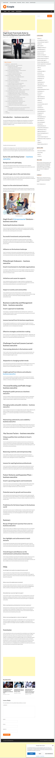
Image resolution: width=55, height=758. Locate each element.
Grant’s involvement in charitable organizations (16, 76)
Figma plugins (40, 83)
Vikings (38, 142)
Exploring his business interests (13, 71)
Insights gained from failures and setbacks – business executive (18, 89)
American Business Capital (42, 42)
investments (39, 107)
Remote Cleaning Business (42, 133)
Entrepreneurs (40, 78)
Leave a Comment (18, 36)
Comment (5, 705)
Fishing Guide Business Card (42, 89)
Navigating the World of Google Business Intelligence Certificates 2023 (8, 691)
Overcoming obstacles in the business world (15, 87)
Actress (38, 38)
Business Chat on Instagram (42, 56)
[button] (52, 745)
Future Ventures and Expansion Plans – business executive (15, 101)
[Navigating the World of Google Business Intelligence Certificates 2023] (8, 685)
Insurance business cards (42, 103)
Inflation (39, 100)
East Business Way (40, 71)
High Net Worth (40, 96)
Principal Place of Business (42, 127)
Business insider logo (41, 60)
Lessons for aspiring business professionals (15, 99)
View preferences (49, 753)
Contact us (27, 2)
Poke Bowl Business (41, 125)
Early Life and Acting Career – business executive (14, 65)
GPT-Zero (39, 93)
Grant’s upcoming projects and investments (15, 102)
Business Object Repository (42, 62)
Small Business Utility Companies (43, 138)
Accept (31, 753)
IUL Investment (40, 109)
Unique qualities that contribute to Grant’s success (16, 97)
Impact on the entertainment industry (14, 69)
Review (38, 134)
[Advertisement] (19, 22)
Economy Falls (40, 74)
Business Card (40, 52)
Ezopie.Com (11, 740)
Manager (39, 114)
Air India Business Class (41, 40)
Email (4, 724)
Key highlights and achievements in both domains (16, 108)
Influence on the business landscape (14, 74)
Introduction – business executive (11, 63)
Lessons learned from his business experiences (16, 83)
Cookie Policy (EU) (32, 2)
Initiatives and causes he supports (13, 78)
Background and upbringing (13, 66)
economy (39, 73)
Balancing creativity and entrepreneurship (15, 98)
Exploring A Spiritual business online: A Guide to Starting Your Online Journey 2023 (29, 691)
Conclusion (8, 112)
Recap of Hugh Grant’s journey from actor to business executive (19, 107)
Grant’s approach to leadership (13, 81)
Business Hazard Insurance (42, 58)
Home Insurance (40, 98)
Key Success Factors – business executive (13, 96)
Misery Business (40, 118)
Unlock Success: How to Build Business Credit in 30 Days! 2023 (19, 690)
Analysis (39, 43)
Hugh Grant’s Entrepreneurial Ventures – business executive (16, 70)
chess (38, 67)
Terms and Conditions (13, 2)
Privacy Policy (19, 2)
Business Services (6, 31)
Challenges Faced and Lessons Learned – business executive (15, 85)
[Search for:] (44, 16)
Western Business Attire (41, 144)
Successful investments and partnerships (15, 72)
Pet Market (39, 124)
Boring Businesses (40, 49)
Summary (7, 106)
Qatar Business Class (41, 129)
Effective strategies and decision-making (15, 84)
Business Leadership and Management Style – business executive (16, 80)
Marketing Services (40, 116)
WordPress (46, 740)
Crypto (38, 69)
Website (4, 729)
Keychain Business (40, 111)
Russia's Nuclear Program (42, 136)
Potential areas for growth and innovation (15, 103)
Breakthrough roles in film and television (15, 67)
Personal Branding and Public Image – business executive (15, 90)
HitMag (50, 740)
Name (4, 719)
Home (5, 11)
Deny (40, 753)
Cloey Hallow (12, 36)
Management (19, 11)
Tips (9, 11)
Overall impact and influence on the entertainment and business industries (20, 110)
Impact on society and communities (14, 79)
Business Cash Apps (41, 54)
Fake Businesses (40, 82)
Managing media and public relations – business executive (18, 93)
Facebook (39, 80)
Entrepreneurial (19, 219)
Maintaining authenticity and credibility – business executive (18, 94)
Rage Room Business (41, 131)
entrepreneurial (40, 76)
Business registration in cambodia (43, 63)
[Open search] (51, 11)
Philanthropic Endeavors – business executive (13, 75)
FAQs (7, 111)
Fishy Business (40, 91)
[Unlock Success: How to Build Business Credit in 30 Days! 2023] (19, 685)
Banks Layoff (39, 45)
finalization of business (41, 85)
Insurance (39, 102)
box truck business (40, 51)
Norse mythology (40, 122)
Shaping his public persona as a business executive (16, 92)
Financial (39, 87)
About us (23, 2)
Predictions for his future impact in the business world (17, 105)
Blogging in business (41, 47)
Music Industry (40, 120)
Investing (39, 105)
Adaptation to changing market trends (14, 88)
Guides (12, 11)
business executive (9, 374)
